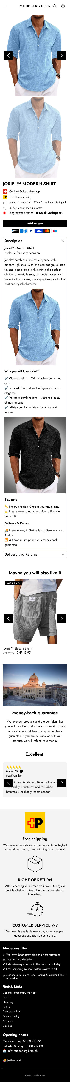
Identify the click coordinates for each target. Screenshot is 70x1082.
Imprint (6, 997)
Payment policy (11, 1016)
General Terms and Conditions (20, 993)
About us (8, 1021)
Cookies (7, 1026)
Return (6, 1007)
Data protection (11, 1011)
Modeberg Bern (39, 1075)
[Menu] (5, 6)
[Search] (55, 6)
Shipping (8, 1002)
